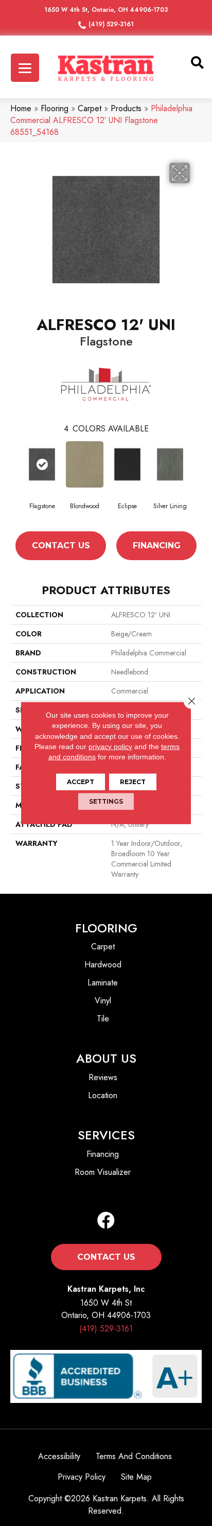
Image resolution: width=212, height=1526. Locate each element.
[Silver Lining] (170, 464)
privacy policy (110, 746)
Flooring (54, 108)
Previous (15, 480)
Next (196, 480)
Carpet (89, 108)
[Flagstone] (42, 464)
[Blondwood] (84, 464)
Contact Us (61, 545)
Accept (80, 782)
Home (20, 108)
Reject (133, 782)
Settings (106, 801)
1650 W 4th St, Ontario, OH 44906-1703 (106, 9)
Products (126, 108)
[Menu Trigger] (25, 68)
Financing (157, 545)
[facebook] (106, 1221)
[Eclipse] (127, 464)
